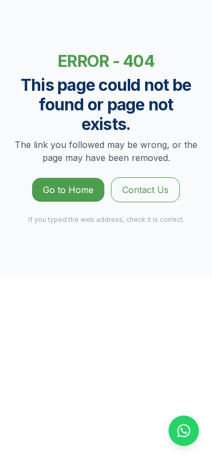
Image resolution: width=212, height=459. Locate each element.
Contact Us (145, 189)
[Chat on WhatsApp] (184, 430)
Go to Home (68, 189)
